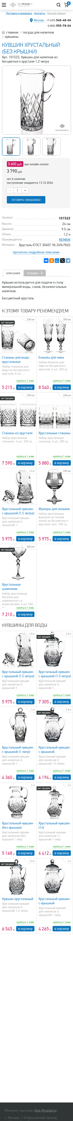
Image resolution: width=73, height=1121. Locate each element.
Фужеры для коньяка (54, 509)
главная (12, 32)
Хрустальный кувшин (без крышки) (17, 825)
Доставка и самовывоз (19, 13)
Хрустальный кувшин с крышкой (54, 749)
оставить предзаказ (26, 200)
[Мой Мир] (57, 260)
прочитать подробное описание (36, 252)
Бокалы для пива (51, 357)
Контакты (39, 13)
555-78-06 (59, 25)
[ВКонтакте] (46, 260)
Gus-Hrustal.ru (45, 1110)
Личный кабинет (56, 13)
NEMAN (64, 240)
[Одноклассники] (51, 260)
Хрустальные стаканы (54, 433)
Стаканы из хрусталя (17, 433)
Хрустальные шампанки (11, 586)
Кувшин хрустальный (17, 899)
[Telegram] (68, 260)
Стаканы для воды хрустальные (15, 359)
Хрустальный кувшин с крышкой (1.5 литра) (18, 511)
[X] (62, 260)
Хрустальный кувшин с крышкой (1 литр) (17, 749)
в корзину (25, 387)
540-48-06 (58, 20)
